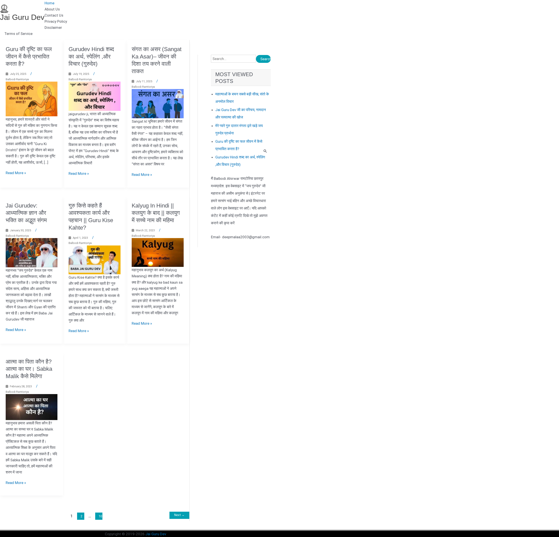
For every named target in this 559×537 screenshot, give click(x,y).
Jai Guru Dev (22, 17)
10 (100, 516)
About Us (52, 9)
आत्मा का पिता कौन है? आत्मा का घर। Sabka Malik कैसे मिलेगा (29, 369)
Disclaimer (53, 27)
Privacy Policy (56, 21)
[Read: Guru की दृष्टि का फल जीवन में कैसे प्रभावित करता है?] (32, 98)
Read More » (16, 173)
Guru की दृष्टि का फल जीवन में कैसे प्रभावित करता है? (29, 56)
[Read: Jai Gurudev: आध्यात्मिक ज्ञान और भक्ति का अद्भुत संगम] (32, 252)
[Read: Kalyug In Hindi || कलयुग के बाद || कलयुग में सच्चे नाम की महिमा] (158, 252)
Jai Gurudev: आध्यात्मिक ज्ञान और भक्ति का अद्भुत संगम (26, 213)
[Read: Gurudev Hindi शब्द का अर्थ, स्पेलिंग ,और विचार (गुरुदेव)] (95, 96)
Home (49, 3)
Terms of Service (18, 33)
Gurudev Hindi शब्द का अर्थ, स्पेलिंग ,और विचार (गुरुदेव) (91, 56)
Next (179, 515)
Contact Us (54, 15)
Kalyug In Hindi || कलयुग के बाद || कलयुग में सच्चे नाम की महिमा (156, 213)
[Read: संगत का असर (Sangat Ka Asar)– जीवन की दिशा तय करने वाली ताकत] (158, 103)
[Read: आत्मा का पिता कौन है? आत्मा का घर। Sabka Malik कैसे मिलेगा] (32, 407)
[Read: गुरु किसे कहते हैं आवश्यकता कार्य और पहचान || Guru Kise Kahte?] (95, 259)
